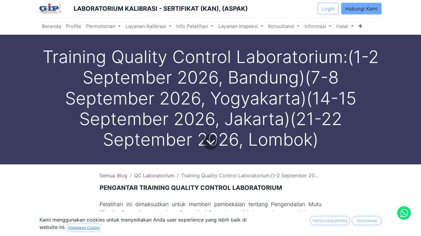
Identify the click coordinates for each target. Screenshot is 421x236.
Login (328, 9)
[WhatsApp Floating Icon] (404, 213)
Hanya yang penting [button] (330, 220)
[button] (360, 26)
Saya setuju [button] (367, 220)
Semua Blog (113, 175)
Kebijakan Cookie (84, 227)
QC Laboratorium (154, 175)
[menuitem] (51, 26)
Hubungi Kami (361, 9)
